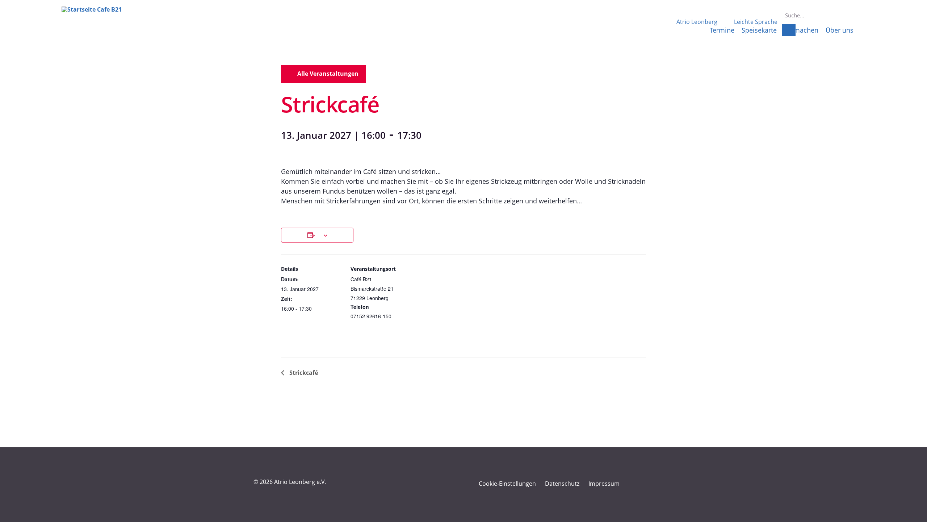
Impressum (604, 484)
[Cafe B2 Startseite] (101, 25)
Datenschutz (562, 484)
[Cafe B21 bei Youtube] (657, 483)
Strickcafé (303, 373)
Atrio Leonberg (696, 22)
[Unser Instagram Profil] (644, 483)
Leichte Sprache (755, 22)
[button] (323, 74)
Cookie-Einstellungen (507, 484)
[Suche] (789, 30)
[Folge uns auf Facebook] (631, 483)
